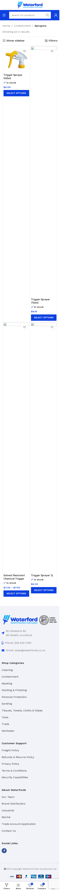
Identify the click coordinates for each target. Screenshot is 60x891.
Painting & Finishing (14, 690)
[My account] (55, 15)
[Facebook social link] (4, 850)
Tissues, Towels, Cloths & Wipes (22, 710)
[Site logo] (30, 4)
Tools (5, 717)
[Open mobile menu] (4, 15)
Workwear (8, 730)
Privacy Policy (10, 763)
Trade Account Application (19, 824)
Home (6, 25)
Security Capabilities (15, 777)
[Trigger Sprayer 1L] (44, 448)
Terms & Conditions (14, 770)
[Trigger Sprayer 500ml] (16, 59)
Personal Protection (14, 697)
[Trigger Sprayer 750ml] (44, 171)
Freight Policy (10, 750)
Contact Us (9, 830)
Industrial (8, 810)
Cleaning (7, 670)
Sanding (7, 703)
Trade (5, 724)
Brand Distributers (13, 803)
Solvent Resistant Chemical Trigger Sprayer (14, 579)
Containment (22, 25)
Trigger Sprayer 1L (42, 575)
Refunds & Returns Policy (18, 757)
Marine (6, 817)
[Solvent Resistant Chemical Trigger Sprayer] (16, 448)
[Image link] (30, 619)
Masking (7, 683)
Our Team (8, 797)
